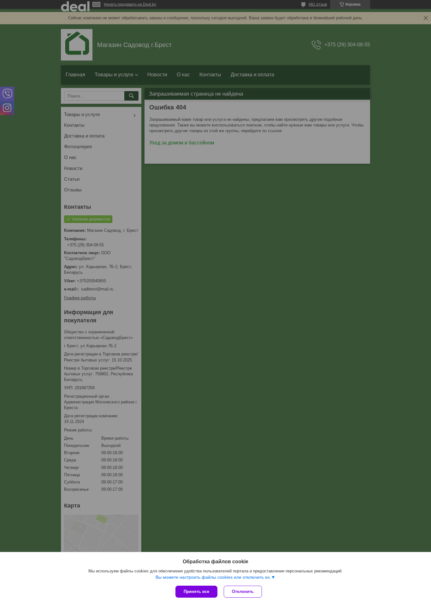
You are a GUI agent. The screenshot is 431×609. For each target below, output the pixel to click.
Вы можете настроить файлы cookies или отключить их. (213, 577)
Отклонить (243, 591)
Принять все (196, 591)
